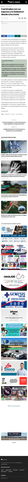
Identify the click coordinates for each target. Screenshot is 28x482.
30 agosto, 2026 (5, 218)
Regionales (8, 470)
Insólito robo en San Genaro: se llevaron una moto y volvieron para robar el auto (14, 155)
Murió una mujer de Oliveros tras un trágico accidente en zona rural (14, 216)
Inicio (2, 6)
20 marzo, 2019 (4, 17)
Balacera (7, 114)
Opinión (10, 471)
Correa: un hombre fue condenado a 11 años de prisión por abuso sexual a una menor (14, 175)
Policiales (9, 6)
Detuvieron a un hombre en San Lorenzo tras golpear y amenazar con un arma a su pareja (13, 74)
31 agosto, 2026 (5, 158)
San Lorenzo (19, 114)
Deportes (22, 470)
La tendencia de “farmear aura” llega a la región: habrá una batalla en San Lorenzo (14, 69)
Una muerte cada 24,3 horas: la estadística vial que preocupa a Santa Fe (14, 195)
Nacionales (4, 471)
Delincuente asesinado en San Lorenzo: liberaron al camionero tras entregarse (13, 65)
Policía (13, 114)
